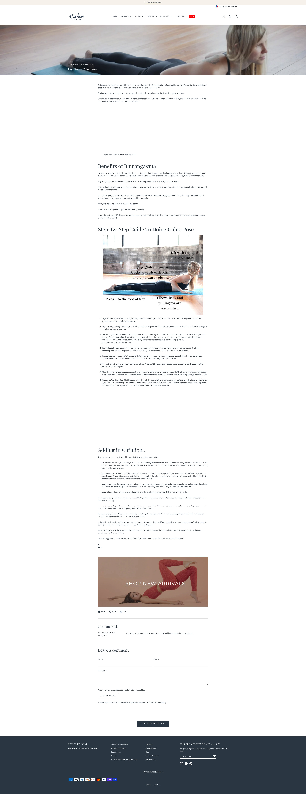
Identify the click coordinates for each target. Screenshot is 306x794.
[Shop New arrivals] (153, 582)
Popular (180, 16)
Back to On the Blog (155, 724)
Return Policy (116, 752)
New (115, 16)
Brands (150, 16)
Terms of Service (156, 702)
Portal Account (151, 748)
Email (157, 659)
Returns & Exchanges (118, 748)
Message (102, 671)
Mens (138, 16)
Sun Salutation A (158, 85)
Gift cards (149, 744)
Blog (147, 752)
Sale (192, 16)
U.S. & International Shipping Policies (124, 759)
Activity (165, 16)
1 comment (82, 65)
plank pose (130, 321)
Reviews (114, 756)
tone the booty (131, 203)
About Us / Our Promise (119, 744)
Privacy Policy (141, 702)
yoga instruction (73, 65)
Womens (125, 16)
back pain (167, 187)
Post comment (108, 695)
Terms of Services (152, 756)
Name (100, 659)
